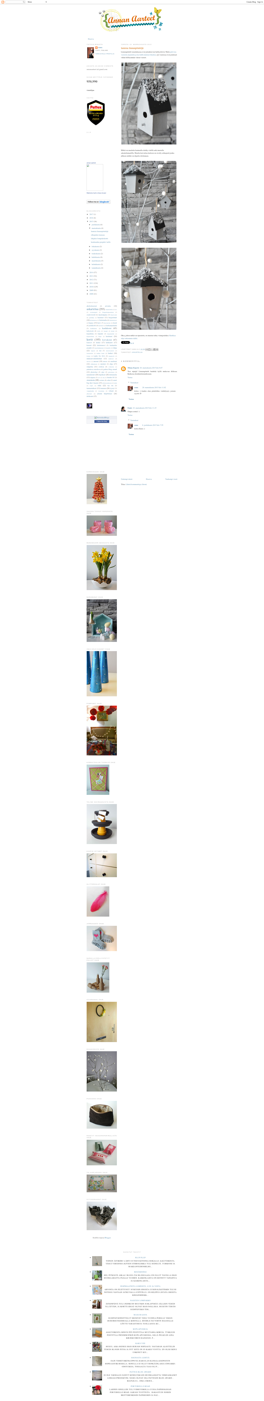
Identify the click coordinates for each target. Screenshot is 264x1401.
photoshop (94, 372)
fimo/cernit (114, 315)
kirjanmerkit (110, 334)
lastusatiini (90, 353)
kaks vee (140, 1343)
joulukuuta (96, 224)
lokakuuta (96, 246)
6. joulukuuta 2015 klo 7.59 (152, 425)
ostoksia (101, 367)
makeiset (111, 359)
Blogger (108, 1237)
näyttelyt (103, 364)
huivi (99, 323)
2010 (92, 286)
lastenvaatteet (110, 351)
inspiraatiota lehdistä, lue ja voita (140, 1286)
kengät (106, 331)
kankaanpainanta (111, 325)
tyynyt (112, 388)
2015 (92, 221)
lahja (115, 348)
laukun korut (100, 353)
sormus (101, 380)
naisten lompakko (140, 1300)
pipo (102, 372)
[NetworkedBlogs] (101, 417)
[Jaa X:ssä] (152, 349)
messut (96, 361)
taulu (115, 383)
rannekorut (91, 374)
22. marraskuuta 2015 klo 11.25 (144, 408)
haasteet (101, 317)
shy (104, 377)
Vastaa (130, 377)
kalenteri (101, 326)
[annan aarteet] (95, 190)
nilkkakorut (94, 364)
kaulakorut (106, 328)
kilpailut (100, 334)
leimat (88, 356)
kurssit (89, 345)
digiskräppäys (103, 315)
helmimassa (93, 320)
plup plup (140, 1257)
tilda (99, 385)
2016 (92, 218)
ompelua (90, 366)
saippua (92, 377)
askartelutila (109, 309)
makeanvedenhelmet (94, 358)
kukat (98, 342)
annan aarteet (91, 163)
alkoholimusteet (92, 306)
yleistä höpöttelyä (104, 393)
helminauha (103, 320)
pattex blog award (110, 369)
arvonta (108, 306)
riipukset (102, 374)
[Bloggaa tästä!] (149, 349)
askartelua (137, 352)
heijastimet (113, 317)
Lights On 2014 (99, 356)
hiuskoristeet (113, 320)
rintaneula (113, 374)
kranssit (89, 342)
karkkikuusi (93, 328)
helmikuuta (96, 264)
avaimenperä (93, 312)
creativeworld (91, 315)
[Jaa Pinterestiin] (157, 349)
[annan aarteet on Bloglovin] (98, 203)
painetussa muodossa (94, 369)
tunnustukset (91, 388)
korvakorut (107, 339)
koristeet (109, 336)
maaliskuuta (96, 260)
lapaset (93, 351)
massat (89, 361)
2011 (92, 283)
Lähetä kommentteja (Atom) (136, 484)
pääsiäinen (111, 372)
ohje (111, 364)
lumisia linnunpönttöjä (99, 231)
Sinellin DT (110, 377)
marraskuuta (96, 228)
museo (105, 361)
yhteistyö (89, 394)
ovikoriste (111, 367)
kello (98, 331)
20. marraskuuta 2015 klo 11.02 (154, 387)
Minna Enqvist (133, 367)
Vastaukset (134, 382)
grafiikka (91, 318)
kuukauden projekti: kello (101, 242)
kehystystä (90, 331)
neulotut (114, 361)
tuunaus (103, 388)
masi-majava (140, 1314)
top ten (110, 386)
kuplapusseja (140, 1329)
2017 (92, 214)
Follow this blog (102, 421)
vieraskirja (101, 391)
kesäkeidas (140, 1272)
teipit (91, 386)
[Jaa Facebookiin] (154, 349)
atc (116, 309)
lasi (100, 351)
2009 (92, 290)
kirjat (99, 336)
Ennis (130, 407)
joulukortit (92, 325)
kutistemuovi (101, 345)
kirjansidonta (90, 336)
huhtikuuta (96, 257)
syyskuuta (96, 250)
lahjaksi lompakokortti (99, 238)
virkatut (111, 391)
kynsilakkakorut (99, 348)
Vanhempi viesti (171, 479)
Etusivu (91, 39)
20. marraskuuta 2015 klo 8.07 (151, 367)
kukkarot (109, 342)
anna (136, 387)
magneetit (111, 356)
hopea (91, 323)
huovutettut (107, 323)
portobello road (140, 1386)
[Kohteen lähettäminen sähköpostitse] (146, 349)
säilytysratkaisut (107, 383)
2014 (92, 272)
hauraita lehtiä (140, 1357)
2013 (92, 276)
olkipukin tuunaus (98, 235)
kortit (90, 339)
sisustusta (91, 380)
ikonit (115, 323)
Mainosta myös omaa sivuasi (96, 193)
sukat (108, 380)
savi (99, 377)
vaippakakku (90, 391)
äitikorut (90, 396)
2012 (92, 279)
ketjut (112, 331)
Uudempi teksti (126, 479)
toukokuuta (96, 253)
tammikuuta (96, 268)
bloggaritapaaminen (108, 312)
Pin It (132, 343)
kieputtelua (90, 334)
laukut (110, 353)
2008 (92, 294)
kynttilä (108, 348)
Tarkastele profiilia (104, 54)
